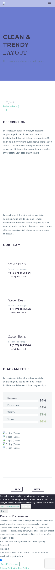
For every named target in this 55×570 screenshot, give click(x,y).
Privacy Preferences (10, 506)
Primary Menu (49, 3)
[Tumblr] (30, 468)
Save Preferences (9, 563)
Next (37, 489)
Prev (17, 489)
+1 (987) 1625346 (19, 272)
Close (4, 511)
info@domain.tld (18, 276)
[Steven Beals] (27, 270)
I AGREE (26, 506)
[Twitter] (19, 468)
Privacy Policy (7, 568)
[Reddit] (41, 468)
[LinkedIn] (35, 468)
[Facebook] (14, 468)
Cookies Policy (21, 568)
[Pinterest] (25, 468)
